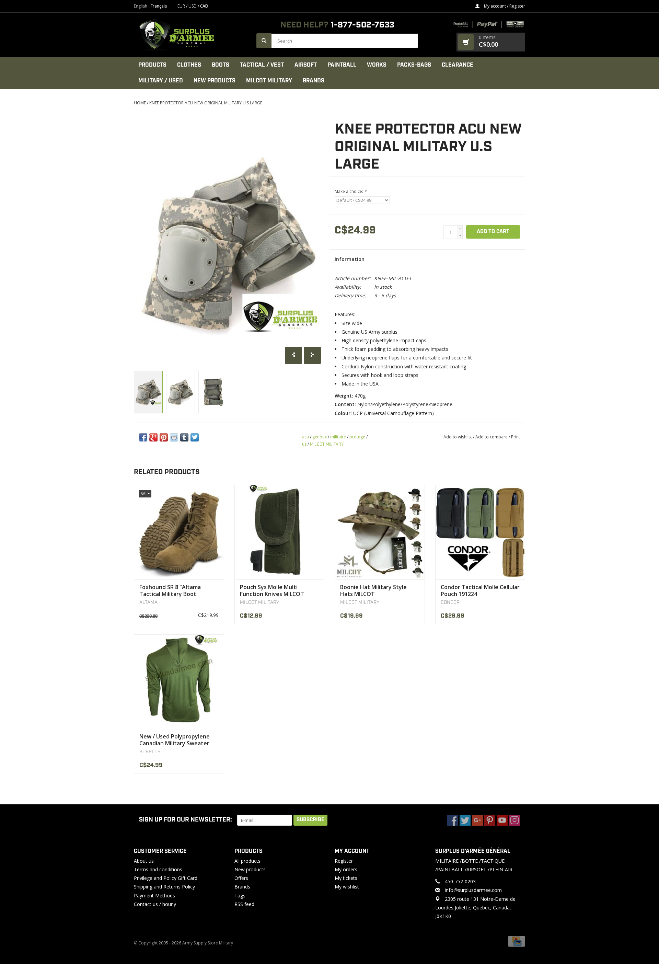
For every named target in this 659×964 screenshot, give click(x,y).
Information (350, 259)
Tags (239, 895)
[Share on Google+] (153, 437)
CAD (204, 6)
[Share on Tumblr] (184, 437)
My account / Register (504, 6)
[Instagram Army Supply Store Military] (514, 820)
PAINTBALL (341, 65)
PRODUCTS (152, 65)
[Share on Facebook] (143, 437)
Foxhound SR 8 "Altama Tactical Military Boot (170, 590)
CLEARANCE (457, 65)
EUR (181, 6)
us (304, 444)
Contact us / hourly (155, 904)
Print (515, 437)
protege (357, 437)
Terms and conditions (158, 869)
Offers (241, 878)
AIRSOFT (305, 65)
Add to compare (492, 437)
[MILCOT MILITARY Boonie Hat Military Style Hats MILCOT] (380, 532)
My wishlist (347, 886)
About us (144, 861)
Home (140, 103)
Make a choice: (351, 191)
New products (250, 869)
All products (247, 861)
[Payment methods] (516, 941)
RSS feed (244, 904)
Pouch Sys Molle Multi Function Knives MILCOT (272, 590)
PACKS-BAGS (414, 65)
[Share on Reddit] (174, 437)
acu (305, 437)
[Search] (263, 40)
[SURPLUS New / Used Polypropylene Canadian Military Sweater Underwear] (179, 681)
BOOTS (220, 65)
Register (344, 861)
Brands (313, 80)
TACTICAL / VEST (262, 65)
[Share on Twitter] (194, 437)
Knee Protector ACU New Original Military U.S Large (205, 103)
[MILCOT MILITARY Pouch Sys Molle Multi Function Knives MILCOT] (279, 532)
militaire (338, 437)
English (140, 6)
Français (159, 6)
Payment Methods (154, 895)
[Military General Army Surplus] (192, 35)
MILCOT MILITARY (269, 80)
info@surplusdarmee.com (473, 890)
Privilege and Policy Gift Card (165, 878)
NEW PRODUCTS (214, 80)
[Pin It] (164, 437)
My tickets (346, 878)
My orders (346, 869)
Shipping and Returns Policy (164, 886)
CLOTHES (189, 65)
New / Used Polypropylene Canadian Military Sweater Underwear (174, 740)
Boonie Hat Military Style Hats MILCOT (373, 590)
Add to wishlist (457, 437)
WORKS (376, 65)
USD (193, 6)
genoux (319, 437)
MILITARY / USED (160, 80)
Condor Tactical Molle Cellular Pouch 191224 (480, 590)
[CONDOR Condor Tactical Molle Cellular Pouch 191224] (480, 532)
